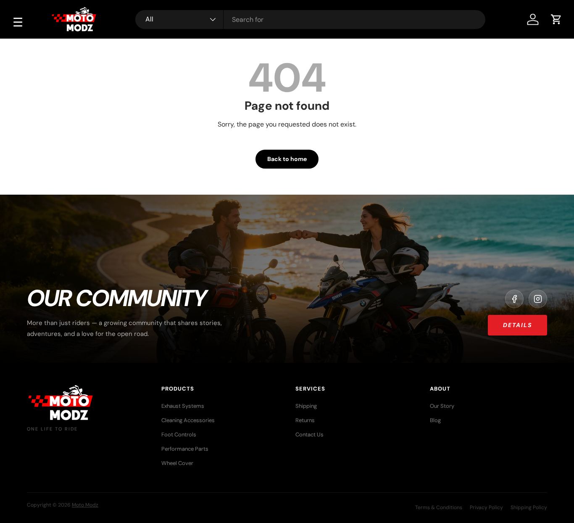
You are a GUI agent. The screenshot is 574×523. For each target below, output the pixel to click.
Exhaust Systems (182, 405)
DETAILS (517, 325)
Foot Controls (178, 434)
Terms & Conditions (438, 507)
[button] (556, 19)
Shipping (306, 405)
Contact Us (309, 434)
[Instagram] (538, 299)
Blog (435, 420)
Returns (305, 420)
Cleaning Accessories (188, 420)
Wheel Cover (177, 463)
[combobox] (310, 19)
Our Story (442, 405)
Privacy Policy (486, 507)
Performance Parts (184, 448)
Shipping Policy (529, 507)
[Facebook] (514, 299)
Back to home (287, 159)
